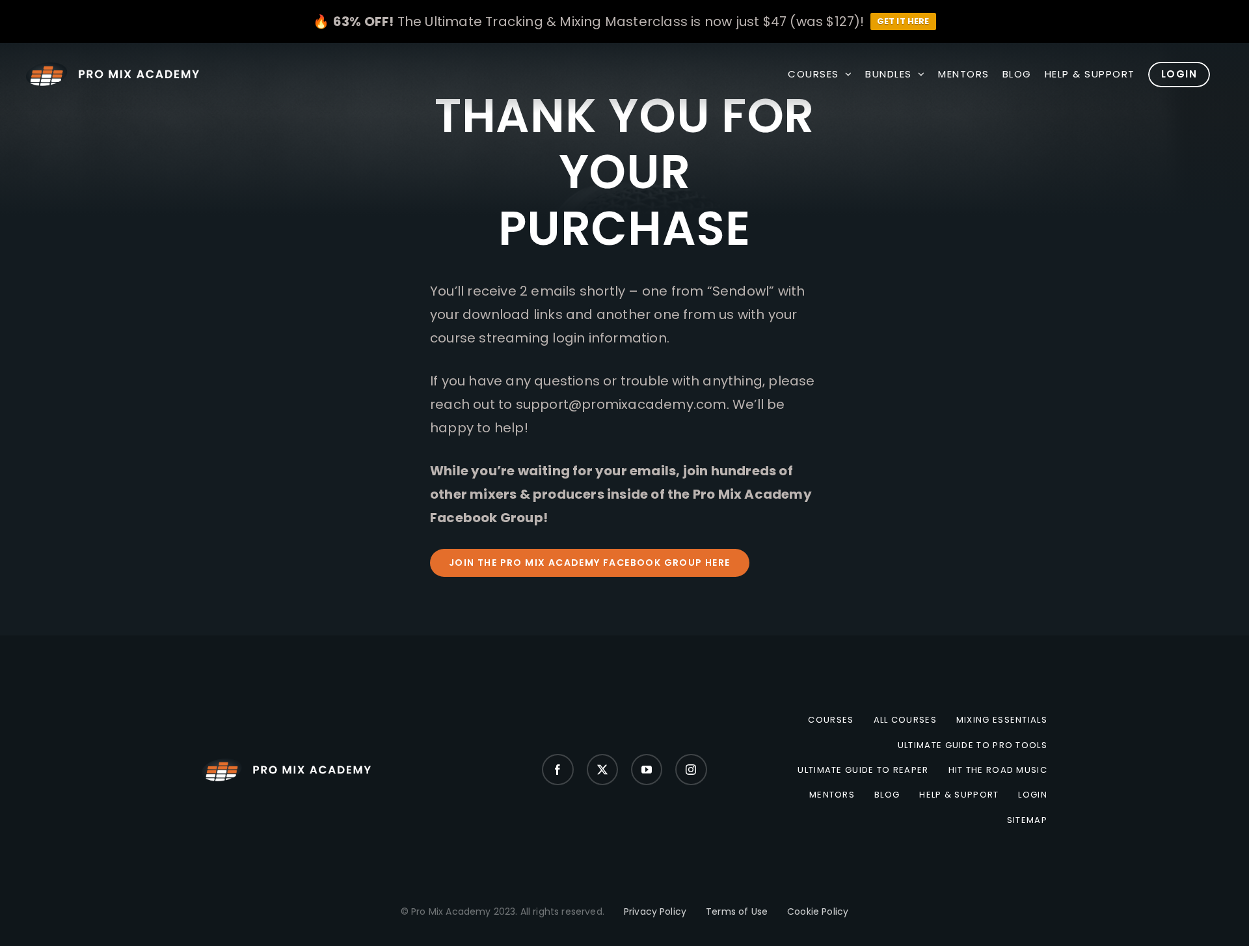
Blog (887, 795)
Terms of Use (737, 911)
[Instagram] (690, 769)
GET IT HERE (903, 21)
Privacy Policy (655, 911)
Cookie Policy (817, 911)
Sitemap (1027, 820)
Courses (830, 720)
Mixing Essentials (1001, 720)
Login (1032, 795)
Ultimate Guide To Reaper (863, 770)
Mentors (832, 795)
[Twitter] (602, 769)
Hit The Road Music (997, 770)
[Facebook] (557, 769)
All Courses (905, 720)
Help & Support (959, 795)
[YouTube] (646, 769)
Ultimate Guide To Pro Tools (972, 745)
